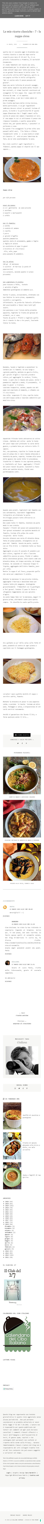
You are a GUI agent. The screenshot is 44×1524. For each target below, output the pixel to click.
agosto (8, 1234)
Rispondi (6, 916)
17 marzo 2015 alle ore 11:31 (23, 964)
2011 (7, 1257)
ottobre (8, 1230)
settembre (9, 1232)
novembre (8, 1228)
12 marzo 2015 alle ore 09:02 (21, 909)
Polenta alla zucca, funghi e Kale (22, 883)
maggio (8, 1241)
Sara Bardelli (30, 1473)
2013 (7, 1253)
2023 (7, 1208)
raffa (12, 907)
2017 (7, 1220)
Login (8, 1473)
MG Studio (35, 1520)
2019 (7, 1216)
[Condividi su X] (18, 743)
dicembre (8, 1226)
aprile (8, 1243)
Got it (27, 16)
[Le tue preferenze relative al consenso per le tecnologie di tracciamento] (40, 1520)
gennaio (8, 1249)
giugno (8, 1239)
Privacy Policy (15, 1515)
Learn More (19, 16)
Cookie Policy (27, 1515)
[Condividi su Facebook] (22, 743)
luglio (8, 1237)
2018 (7, 1218)
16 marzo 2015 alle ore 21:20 (23, 924)
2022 (7, 1210)
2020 (7, 1214)
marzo (7, 1245)
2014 (7, 1251)
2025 (7, 1204)
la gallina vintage (16, 1520)
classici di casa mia (30, 44)
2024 (7, 1206)
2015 (7, 1224)
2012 (7, 1255)
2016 (7, 1222)
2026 (7, 1202)
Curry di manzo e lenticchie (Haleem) (22, 797)
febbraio (8, 1247)
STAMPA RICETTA (23, 735)
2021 (7, 1212)
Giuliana (15, 962)
